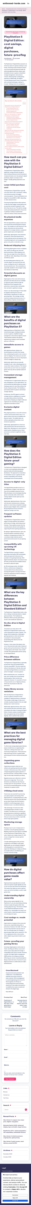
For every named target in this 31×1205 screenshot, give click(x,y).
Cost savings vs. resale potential (13, 151)
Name (6, 1049)
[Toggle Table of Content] (23, 103)
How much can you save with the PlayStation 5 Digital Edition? (13, 106)
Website (6, 1065)
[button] (9, 991)
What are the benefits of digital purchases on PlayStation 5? (13, 115)
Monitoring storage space (12, 145)
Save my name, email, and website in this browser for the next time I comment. (14, 1073)
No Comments (10, 59)
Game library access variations (13, 137)
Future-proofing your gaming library (14, 152)
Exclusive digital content (11, 120)
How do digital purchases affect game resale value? (14, 147)
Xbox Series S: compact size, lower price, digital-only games (13, 1120)
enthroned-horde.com (14, 3)
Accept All (15, 1200)
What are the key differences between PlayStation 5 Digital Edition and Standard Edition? (14, 132)
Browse (5, 1092)
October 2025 (7, 1157)
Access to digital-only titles (12, 124)
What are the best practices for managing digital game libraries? (13, 140)
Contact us (6, 1095)
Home (3, 8)
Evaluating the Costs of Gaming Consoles (16, 8)
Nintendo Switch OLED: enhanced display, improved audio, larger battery (14, 1126)
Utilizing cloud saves (11, 143)
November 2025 (7, 1154)
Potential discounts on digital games (14, 112)
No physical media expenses (12, 109)
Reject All (15, 1198)
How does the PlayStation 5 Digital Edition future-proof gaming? (13, 122)
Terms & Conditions (7, 1171)
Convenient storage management (13, 118)
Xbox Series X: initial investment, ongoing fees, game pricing (13, 1136)
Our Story (6, 1098)
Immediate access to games (12, 117)
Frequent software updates (12, 126)
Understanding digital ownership (13, 149)
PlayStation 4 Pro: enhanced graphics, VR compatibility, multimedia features (14, 1131)
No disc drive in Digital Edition (13, 134)
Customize (15, 1195)
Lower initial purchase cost (12, 108)
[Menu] (28, 3)
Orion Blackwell (12, 970)
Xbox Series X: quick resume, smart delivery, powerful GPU (13, 1142)
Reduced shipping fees (11, 111)
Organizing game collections (12, 142)
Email (6, 1057)
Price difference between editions (14, 136)
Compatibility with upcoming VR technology (13, 128)
